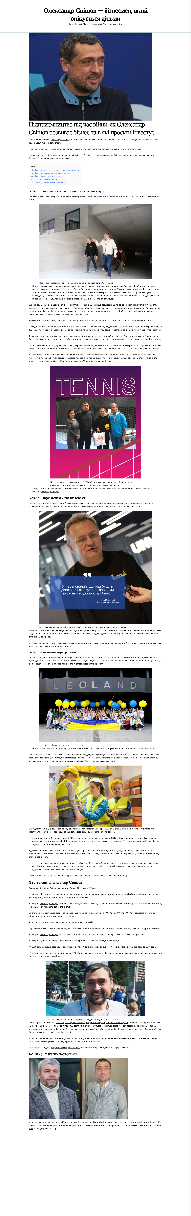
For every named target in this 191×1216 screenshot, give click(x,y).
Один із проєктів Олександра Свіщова (47, 196)
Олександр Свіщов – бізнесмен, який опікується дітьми (95, 14)
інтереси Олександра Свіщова (65, 1047)
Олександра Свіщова (55, 149)
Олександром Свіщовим (40, 314)
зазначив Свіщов (147, 748)
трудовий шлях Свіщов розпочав (49, 913)
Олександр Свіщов (60, 139)
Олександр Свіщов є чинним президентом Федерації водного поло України (92, 1022)
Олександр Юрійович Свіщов (69, 869)
